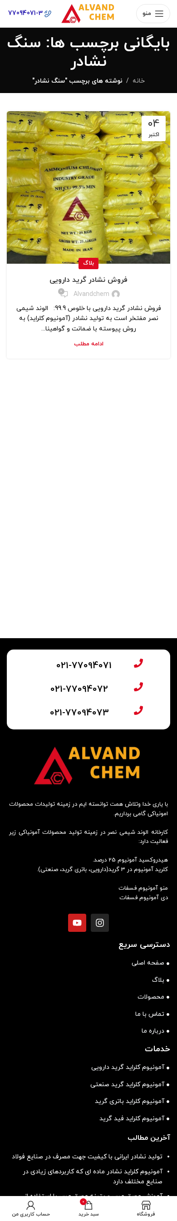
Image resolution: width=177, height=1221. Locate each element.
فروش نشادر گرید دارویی (88, 280)
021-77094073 (79, 713)
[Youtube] (77, 923)
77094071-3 (26, 13)
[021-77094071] (138, 663)
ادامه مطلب (88, 344)
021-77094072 (79, 689)
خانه (139, 81)
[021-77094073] (138, 710)
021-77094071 (84, 666)
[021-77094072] (138, 686)
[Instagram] (100, 923)
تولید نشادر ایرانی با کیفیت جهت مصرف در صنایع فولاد (87, 1156)
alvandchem (91, 294)
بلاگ (88, 263)
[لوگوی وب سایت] (88, 13)
